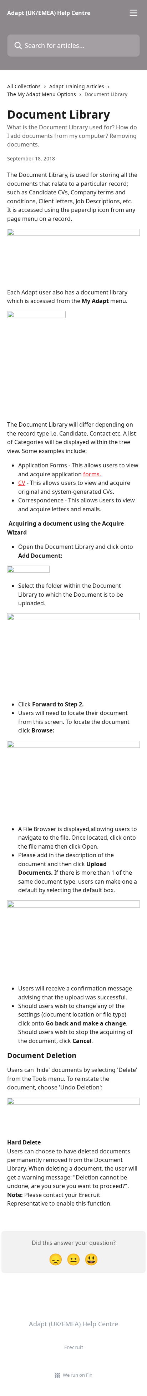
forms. (92, 474)
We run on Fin (77, 1375)
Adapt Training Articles (76, 86)
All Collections (24, 86)
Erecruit (73, 1347)
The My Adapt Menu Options (41, 94)
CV (21, 483)
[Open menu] (133, 13)
